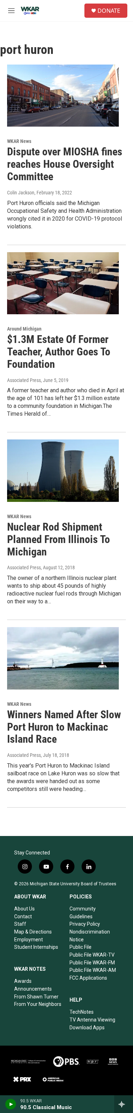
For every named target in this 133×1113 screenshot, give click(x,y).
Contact (23, 916)
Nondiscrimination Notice (90, 935)
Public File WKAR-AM (93, 970)
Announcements (33, 989)
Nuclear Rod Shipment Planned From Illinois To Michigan (58, 539)
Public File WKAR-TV (92, 955)
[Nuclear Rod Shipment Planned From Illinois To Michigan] (63, 470)
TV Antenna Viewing (92, 1020)
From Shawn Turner (36, 997)
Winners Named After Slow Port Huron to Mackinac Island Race (64, 727)
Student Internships (36, 947)
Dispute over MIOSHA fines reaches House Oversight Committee (64, 164)
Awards (23, 981)
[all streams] (123, 1104)
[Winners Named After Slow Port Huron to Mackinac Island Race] (63, 658)
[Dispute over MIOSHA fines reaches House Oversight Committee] (63, 96)
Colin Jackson (20, 192)
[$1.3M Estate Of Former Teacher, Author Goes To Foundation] (63, 283)
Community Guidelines (83, 912)
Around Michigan (24, 329)
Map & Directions (33, 932)
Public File (81, 947)
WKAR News (19, 141)
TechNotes (82, 1012)
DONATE (109, 10)
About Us (24, 909)
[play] (10, 1104)
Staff (20, 924)
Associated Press (24, 380)
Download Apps (87, 1027)
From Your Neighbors (37, 1004)
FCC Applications (88, 978)
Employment (28, 939)
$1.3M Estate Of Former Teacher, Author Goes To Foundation (58, 351)
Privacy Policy (85, 924)
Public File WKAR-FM (92, 962)
